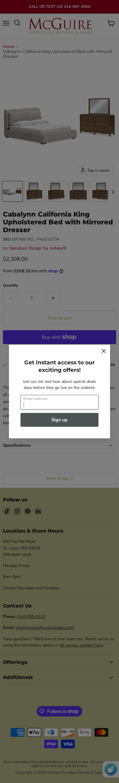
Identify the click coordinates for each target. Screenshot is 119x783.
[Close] (103, 351)
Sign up (59, 420)
